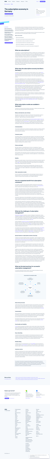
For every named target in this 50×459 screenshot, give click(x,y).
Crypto (16, 419)
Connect (16, 418)
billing (30, 223)
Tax (15, 435)
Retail (26, 435)
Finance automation (28, 417)
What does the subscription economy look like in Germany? (9, 30)
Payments (16, 430)
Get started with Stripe (8, 13)
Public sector (27, 434)
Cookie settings (38, 421)
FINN (18, 162)
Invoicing (16, 424)
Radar (16, 432)
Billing (12, 4)
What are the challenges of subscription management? (8, 37)
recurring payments (40, 185)
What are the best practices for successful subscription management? (9, 39)
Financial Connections (18, 422)
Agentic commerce (28, 412)
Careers (37, 426)
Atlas (15, 411)
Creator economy (28, 425)
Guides (37, 410)
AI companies (27, 424)
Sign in (37, 1)
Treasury (16, 437)
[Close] (48, 455)
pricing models (24, 344)
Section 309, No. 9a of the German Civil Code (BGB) (23, 239)
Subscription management (19, 215)
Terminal (16, 436)
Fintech (27, 426)
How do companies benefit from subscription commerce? (9, 35)
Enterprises (27, 410)
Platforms (27, 422)
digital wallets (31, 231)
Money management (28, 421)
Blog (36, 412)
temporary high (22, 89)
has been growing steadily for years (37, 119)
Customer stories (38, 411)
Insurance (27, 430)
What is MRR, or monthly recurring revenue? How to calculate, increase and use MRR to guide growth (30, 378)
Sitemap (37, 420)
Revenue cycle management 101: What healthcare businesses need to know (27, 379)
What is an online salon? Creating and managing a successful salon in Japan (27, 377)
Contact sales (42, 1)
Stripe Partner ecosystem (29, 440)
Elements (16, 421)
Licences (37, 419)
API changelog (27, 448)
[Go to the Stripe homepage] (5, 409)
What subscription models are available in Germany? (9, 32)
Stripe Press (37, 428)
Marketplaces (27, 420)
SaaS (26, 423)
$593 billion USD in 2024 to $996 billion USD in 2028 (28, 99)
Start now (6, 398)
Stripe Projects (28, 450)
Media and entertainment (29, 431)
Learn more (37, 14)
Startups (27, 411)
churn (32, 219)
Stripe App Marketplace (29, 439)
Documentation (28, 444)
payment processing (25, 221)
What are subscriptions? (8, 28)
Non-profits (27, 432)
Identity (16, 423)
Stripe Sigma (17, 434)
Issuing (16, 425)
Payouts (16, 431)
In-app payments (28, 419)
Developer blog (28, 451)
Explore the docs (38, 397)
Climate (16, 417)
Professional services (28, 433)
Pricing (26, 1)
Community (37, 413)
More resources (7, 4)
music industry (26, 121)
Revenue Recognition (18, 433)
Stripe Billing (42, 227)
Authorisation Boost (18, 412)
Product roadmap (38, 425)
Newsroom (37, 427)
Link (15, 426)
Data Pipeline (17, 420)
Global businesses (28, 418)
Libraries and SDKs (28, 449)
